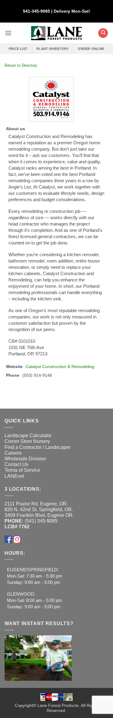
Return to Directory (21, 65)
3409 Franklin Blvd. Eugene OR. (39, 515)
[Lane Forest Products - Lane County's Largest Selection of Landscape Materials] (56, 33)
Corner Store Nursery (27, 441)
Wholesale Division (25, 458)
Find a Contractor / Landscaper (38, 447)
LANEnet (14, 476)
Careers (13, 453)
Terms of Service (22, 470)
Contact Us (16, 464)
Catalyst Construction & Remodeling (60, 366)
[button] (8, 33)
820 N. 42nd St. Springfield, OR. (39, 509)
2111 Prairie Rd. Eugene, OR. (36, 503)
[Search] (103, 33)
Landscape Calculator (28, 435)
